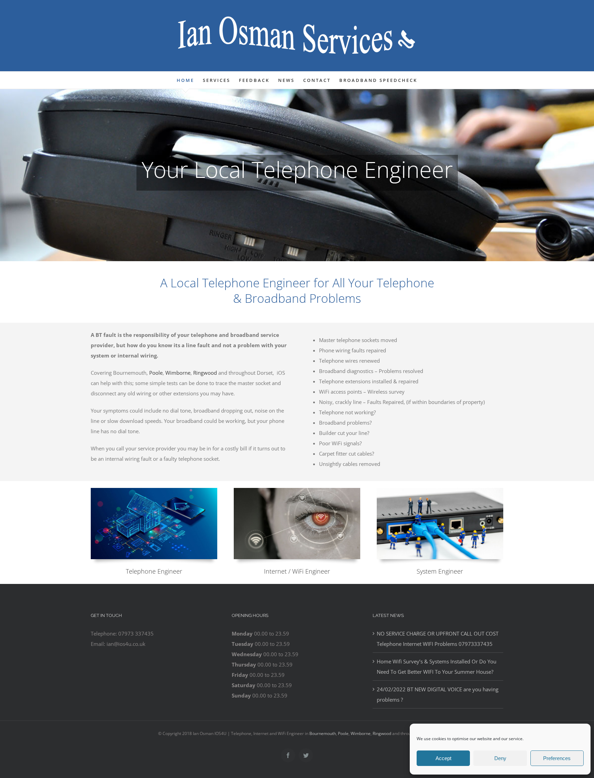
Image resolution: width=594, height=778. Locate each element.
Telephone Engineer (154, 571)
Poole (156, 372)
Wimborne (177, 372)
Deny (500, 758)
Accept (443, 758)
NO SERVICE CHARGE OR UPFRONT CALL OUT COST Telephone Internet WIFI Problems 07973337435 (437, 638)
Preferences (557, 758)
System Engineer (440, 571)
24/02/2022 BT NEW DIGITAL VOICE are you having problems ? (437, 694)
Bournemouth (322, 733)
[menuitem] (190, 80)
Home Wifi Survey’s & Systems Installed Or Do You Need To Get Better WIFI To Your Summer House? (436, 666)
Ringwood (205, 372)
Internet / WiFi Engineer (297, 571)
